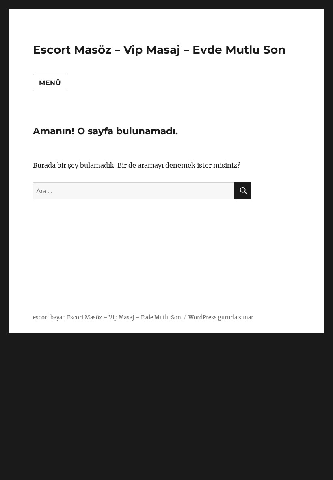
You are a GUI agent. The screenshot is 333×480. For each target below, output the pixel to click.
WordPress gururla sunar (220, 317)
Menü (50, 83)
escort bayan (49, 317)
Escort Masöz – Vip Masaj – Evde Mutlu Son (159, 50)
